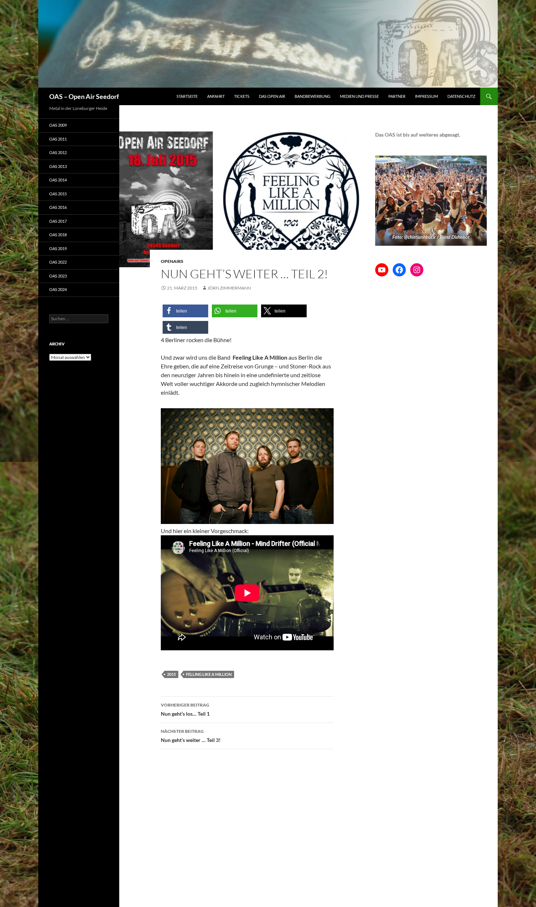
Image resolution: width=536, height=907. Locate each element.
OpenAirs (172, 261)
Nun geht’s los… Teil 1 (185, 709)
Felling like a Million (209, 674)
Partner (396, 96)
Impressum (426, 96)
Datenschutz (461, 96)
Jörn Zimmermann (229, 288)
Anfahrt (216, 96)
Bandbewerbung (312, 96)
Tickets (241, 96)
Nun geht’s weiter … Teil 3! (191, 735)
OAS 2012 (58, 152)
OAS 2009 (58, 125)
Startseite (187, 96)
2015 (171, 674)
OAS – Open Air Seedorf (84, 96)
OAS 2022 (58, 262)
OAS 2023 (58, 275)
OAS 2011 (58, 139)
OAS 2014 (58, 179)
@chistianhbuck (420, 237)
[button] (185, 311)
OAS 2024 (58, 289)
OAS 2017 (58, 221)
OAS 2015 (58, 193)
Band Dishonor (455, 237)
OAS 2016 (58, 207)
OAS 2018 (58, 234)
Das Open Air (272, 96)
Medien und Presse (359, 96)
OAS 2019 (58, 248)
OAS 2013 (58, 166)
